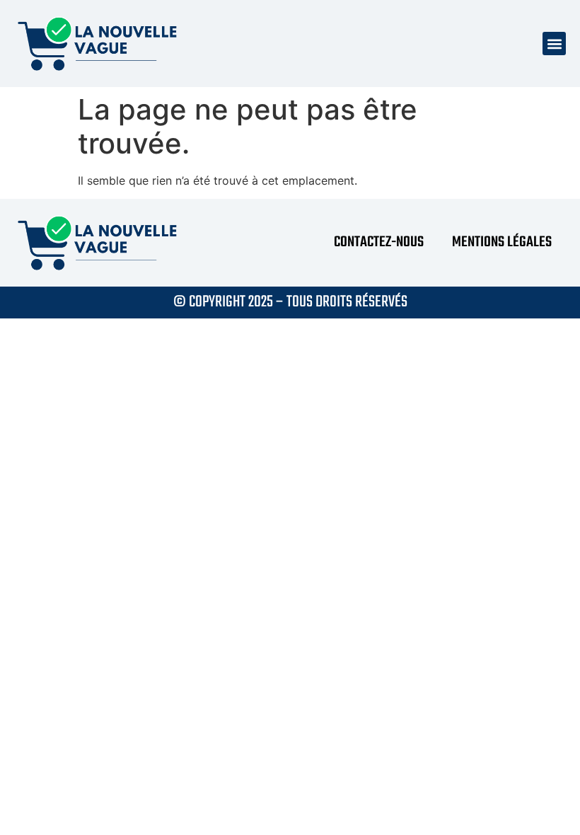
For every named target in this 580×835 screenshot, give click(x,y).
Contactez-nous (379, 242)
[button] (554, 43)
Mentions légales (502, 242)
